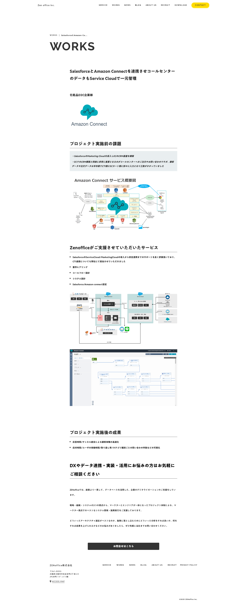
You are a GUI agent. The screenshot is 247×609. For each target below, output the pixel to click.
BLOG (144, 565)
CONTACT (200, 5)
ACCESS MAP (58, 581)
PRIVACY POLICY (188, 565)
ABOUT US (157, 565)
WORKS (53, 35)
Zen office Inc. (46, 5)
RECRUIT (172, 565)
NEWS (132, 565)
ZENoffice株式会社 (61, 565)
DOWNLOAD (181, 5)
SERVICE (106, 565)
